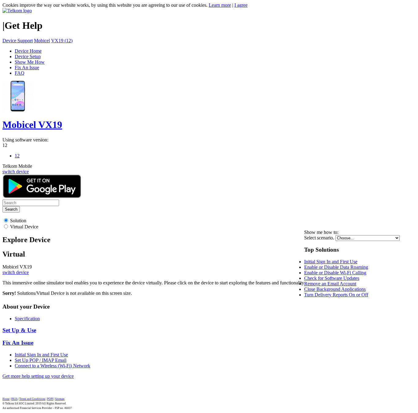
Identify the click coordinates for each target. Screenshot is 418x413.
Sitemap (60, 398)
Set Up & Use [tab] (19, 330)
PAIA (14, 398)
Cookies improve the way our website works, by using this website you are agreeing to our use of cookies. (104, 5)
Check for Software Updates (331, 278)
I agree (241, 5)
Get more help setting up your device (38, 376)
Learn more (220, 5)
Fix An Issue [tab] (17, 343)
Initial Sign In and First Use (330, 261)
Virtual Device (24, 226)
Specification (27, 318)
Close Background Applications (335, 289)
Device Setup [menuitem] (28, 56)
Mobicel (42, 40)
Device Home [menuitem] (28, 51)
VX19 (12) (62, 40)
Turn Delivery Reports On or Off (336, 294)
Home (5, 398)
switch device (15, 171)
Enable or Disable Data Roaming (336, 267)
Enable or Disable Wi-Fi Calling (335, 272)
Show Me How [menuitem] (30, 62)
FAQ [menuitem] (19, 73)
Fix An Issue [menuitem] (27, 67)
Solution (18, 220)
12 (4, 145)
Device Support (17, 40)
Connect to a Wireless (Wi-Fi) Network (52, 365)
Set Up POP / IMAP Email (40, 360)
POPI (50, 398)
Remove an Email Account (330, 283)
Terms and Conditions (32, 398)
